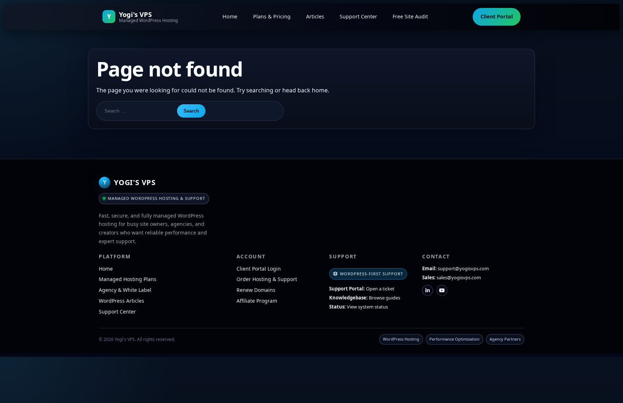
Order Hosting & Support (267, 279)
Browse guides (384, 297)
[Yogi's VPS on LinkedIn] (427, 290)
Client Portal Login (259, 268)
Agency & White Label (125, 289)
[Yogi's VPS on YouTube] (442, 290)
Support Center (358, 16)
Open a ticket (380, 288)
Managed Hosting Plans (127, 279)
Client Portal (497, 16)
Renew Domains (256, 289)
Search (191, 111)
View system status (367, 306)
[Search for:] (136, 111)
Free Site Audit (410, 16)
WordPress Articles (121, 300)
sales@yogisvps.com (459, 277)
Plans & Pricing (272, 16)
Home (229, 16)
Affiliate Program (257, 300)
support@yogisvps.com (463, 268)
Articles (315, 16)
